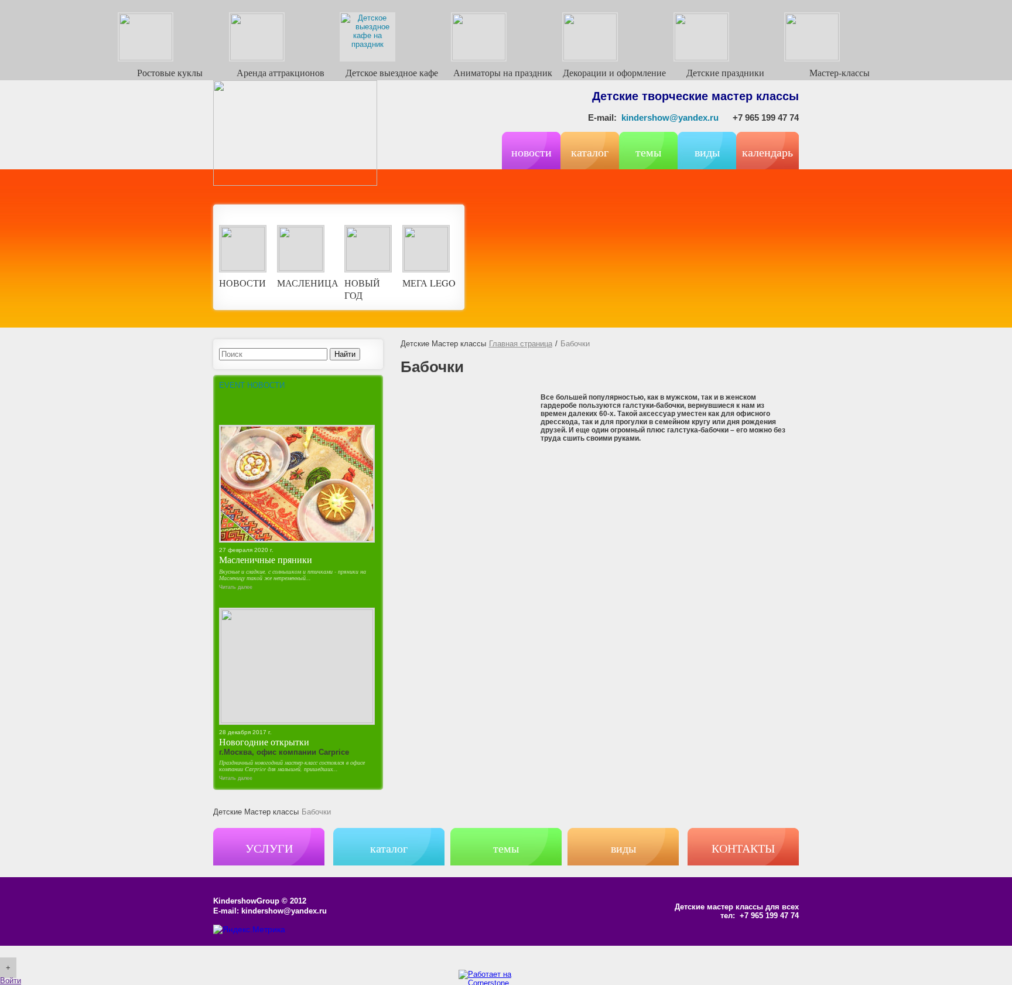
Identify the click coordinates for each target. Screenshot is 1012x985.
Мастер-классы (839, 72)
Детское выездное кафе (392, 72)
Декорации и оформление (614, 72)
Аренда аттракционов (280, 72)
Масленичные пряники (265, 559)
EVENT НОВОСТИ (252, 385)
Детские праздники (725, 72)
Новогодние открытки (264, 741)
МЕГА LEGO (429, 283)
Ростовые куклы (170, 72)
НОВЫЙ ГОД (362, 289)
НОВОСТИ (242, 283)
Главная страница (520, 343)
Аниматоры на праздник (502, 72)
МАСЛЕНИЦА (308, 283)
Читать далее (235, 587)
